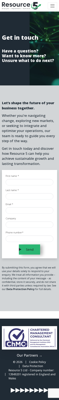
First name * (12, 176)
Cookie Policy (37, 362)
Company (11, 218)
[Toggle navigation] (52, 5)
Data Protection (32, 366)
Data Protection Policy (20, 289)
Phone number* (14, 232)
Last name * (12, 190)
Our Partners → (29, 355)
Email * (9, 204)
